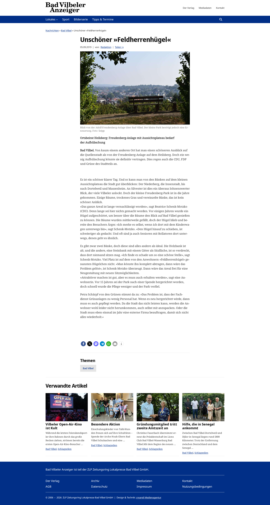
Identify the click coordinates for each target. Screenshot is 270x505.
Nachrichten (52, 30)
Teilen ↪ (119, 47)
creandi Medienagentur (148, 497)
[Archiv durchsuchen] (220, 19)
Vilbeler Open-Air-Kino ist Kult (64, 426)
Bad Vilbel (66, 30)
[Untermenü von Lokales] (57, 19)
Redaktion (106, 47)
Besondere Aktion (105, 424)
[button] (83, 343)
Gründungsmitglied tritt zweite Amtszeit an (157, 426)
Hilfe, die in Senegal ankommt (198, 426)
